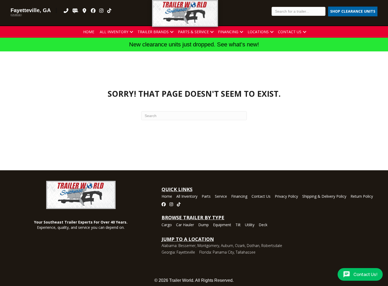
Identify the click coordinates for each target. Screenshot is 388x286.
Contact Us (289, 31)
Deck (263, 225)
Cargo (167, 225)
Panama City (223, 252)
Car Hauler (185, 225)
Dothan (253, 245)
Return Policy (362, 197)
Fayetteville (186, 252)
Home (88, 31)
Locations (258, 31)
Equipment (222, 225)
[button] (131, 32)
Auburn (227, 245)
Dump (203, 225)
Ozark (240, 245)
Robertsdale (271, 245)
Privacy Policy (286, 197)
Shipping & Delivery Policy (324, 197)
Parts (206, 197)
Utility (249, 225)
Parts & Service (193, 31)
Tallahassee (245, 252)
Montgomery (208, 245)
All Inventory (114, 31)
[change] (16, 15)
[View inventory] (75, 10)
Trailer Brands (153, 31)
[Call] (66, 10)
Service (221, 197)
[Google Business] (85, 10)
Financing (228, 31)
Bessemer (187, 245)
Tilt (238, 225)
